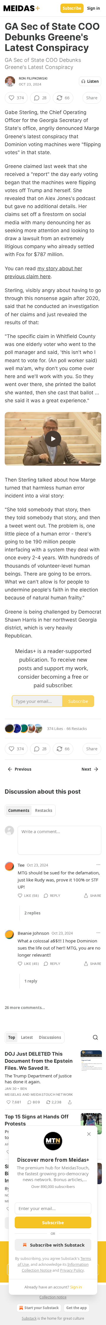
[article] (53, 1078)
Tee (21, 865)
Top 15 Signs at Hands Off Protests (37, 1120)
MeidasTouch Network (52, 1094)
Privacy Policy (72, 1270)
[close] (89, 1134)
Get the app (76, 1307)
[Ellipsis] (98, 864)
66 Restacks (77, 728)
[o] (53, 439)
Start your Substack (41, 1307)
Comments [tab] (18, 810)
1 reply (30, 981)
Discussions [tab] (50, 1037)
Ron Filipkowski (33, 78)
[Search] (95, 1037)
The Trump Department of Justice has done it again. (38, 1079)
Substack (29, 1318)
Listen (93, 81)
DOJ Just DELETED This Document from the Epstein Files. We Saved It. (39, 1061)
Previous (23, 769)
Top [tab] (11, 1037)
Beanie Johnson (33, 933)
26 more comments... (25, 1007)
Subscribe (72, 8)
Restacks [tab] (43, 810)
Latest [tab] (27, 1037)
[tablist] (30, 810)
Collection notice (53, 1297)
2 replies (32, 913)
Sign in (93, 8)
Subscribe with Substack (57, 1245)
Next (86, 769)
